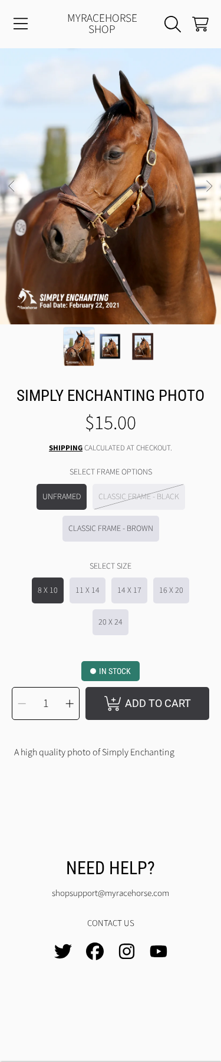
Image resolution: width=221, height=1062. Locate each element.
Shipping (66, 448)
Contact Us (110, 923)
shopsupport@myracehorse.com (110, 893)
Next (208, 186)
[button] (21, 24)
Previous (12, 186)
